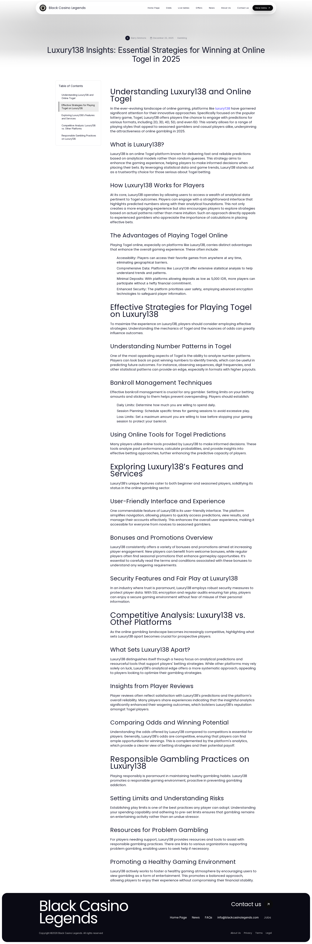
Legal (269, 933)
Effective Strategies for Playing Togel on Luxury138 (78, 107)
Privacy (248, 933)
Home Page (178, 917)
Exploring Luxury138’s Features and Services (78, 117)
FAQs (208, 917)
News (196, 917)
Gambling (182, 38)
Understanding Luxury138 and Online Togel (77, 96)
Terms (259, 933)
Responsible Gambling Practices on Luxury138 (79, 137)
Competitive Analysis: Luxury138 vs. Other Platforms (79, 127)
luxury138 (222, 108)
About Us (236, 933)
